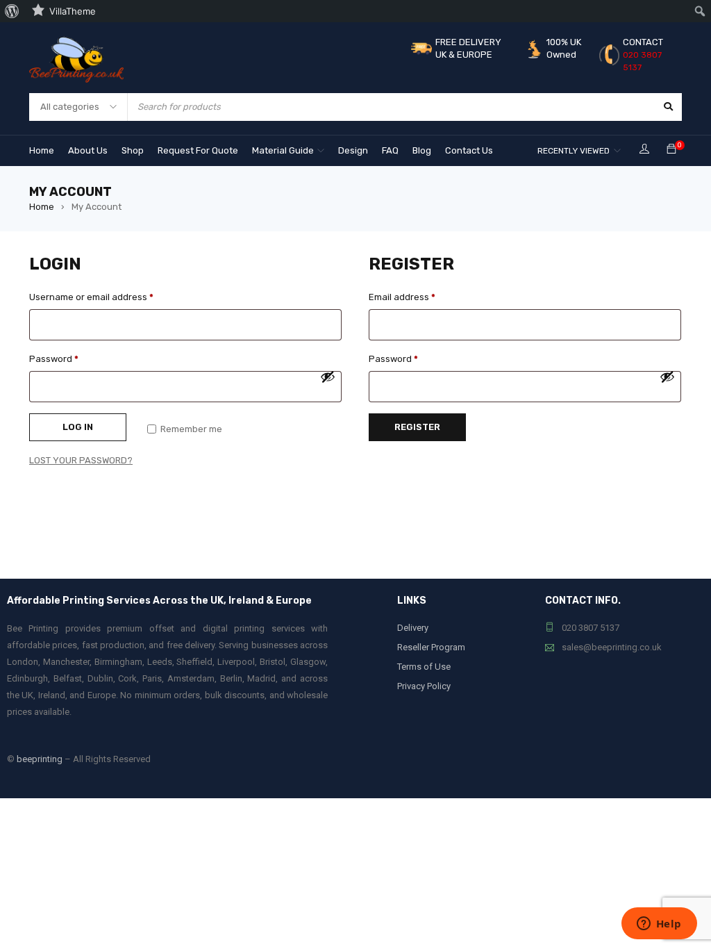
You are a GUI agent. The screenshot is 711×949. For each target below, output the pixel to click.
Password (53, 359)
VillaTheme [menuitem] (72, 11)
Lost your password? (81, 460)
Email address (402, 297)
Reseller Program (431, 647)
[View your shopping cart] (671, 150)
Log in (77, 427)
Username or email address (91, 297)
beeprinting (39, 759)
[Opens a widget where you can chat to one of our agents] (659, 924)
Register (417, 427)
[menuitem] (12, 11)
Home (41, 206)
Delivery (412, 627)
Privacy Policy (424, 686)
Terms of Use (424, 666)
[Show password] (327, 376)
